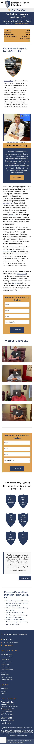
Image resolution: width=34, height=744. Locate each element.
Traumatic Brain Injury (7, 679)
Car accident (8, 81)
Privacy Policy (4, 688)
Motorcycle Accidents (6, 654)
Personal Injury (5, 674)
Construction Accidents (7, 669)
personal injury (8, 203)
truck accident (22, 274)
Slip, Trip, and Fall (5, 667)
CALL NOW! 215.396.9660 (21, 23)
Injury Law (12, 215)
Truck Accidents (5, 659)
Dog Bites (3, 672)
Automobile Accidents (7, 657)
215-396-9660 (18, 10)
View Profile (17, 177)
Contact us (16, 283)
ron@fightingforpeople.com (11, 642)
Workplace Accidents (6, 677)
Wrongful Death (5, 664)
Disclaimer (3, 691)
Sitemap (3, 693)
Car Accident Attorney (12, 142)
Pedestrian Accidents (6, 662)
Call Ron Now (24, 578)
